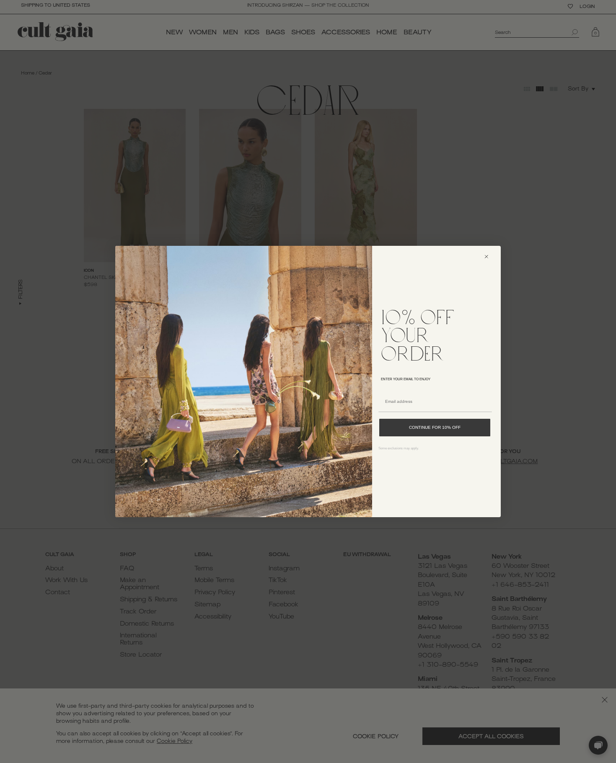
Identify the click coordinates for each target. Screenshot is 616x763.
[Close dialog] (490, 256)
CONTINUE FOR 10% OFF (435, 427)
